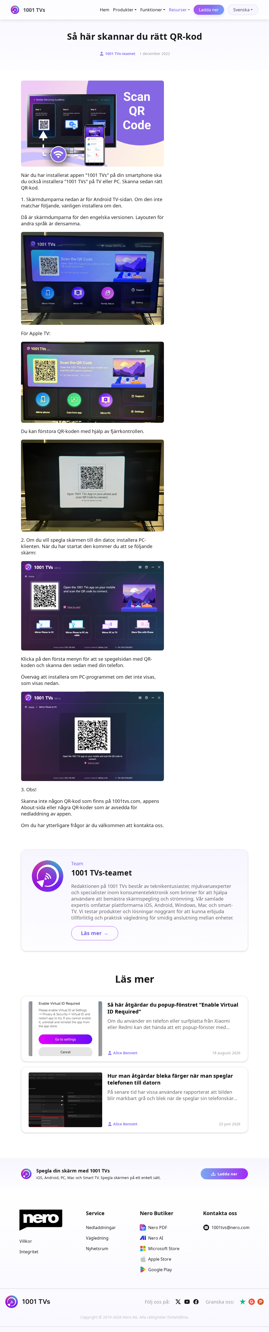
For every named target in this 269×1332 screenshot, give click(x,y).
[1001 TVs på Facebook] (196, 1302)
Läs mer (94, 933)
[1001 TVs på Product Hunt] (260, 1302)
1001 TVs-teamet (120, 53)
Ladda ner (209, 10)
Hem (104, 10)
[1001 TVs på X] (178, 1302)
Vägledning (97, 1238)
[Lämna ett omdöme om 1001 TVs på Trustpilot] (243, 1302)
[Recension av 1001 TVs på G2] (252, 1302)
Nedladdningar (101, 1227)
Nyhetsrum (97, 1248)
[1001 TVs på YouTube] (187, 1302)
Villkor (25, 1241)
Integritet (28, 1252)
